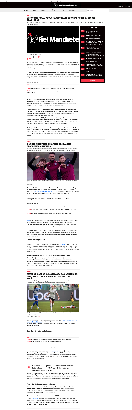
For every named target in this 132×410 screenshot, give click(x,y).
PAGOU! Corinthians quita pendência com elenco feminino (46, 341)
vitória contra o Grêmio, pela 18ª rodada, (46, 191)
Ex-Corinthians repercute (89, 1)
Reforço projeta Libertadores (64, 1)
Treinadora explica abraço (51, 1)
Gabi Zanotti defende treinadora (37, 1)
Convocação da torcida (24, 1)
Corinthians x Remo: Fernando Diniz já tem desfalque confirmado (48, 86)
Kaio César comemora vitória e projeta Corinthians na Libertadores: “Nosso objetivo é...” (95, 54)
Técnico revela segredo (114, 1)
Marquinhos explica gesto (76, 1)
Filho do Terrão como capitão (102, 1)
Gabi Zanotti (54, 351)
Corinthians (63, 244)
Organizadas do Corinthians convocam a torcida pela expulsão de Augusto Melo (52, 88)
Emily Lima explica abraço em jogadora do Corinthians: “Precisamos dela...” (93, 48)
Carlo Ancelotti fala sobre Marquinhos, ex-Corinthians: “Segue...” (93, 70)
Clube (35, 10)
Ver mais (92, 80)
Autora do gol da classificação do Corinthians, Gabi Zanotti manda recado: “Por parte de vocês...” (94, 43)
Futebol (26, 10)
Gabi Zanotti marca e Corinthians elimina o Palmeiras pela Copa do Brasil (51, 344)
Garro (28, 220)
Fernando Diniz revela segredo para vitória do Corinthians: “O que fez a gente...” (94, 76)
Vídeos (53, 10)
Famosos (72, 10)
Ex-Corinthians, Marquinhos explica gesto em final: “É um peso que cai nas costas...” (95, 60)
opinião (62, 10)
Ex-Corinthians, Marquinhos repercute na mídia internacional (95, 65)
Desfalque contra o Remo (12, 1)
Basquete (44, 10)
